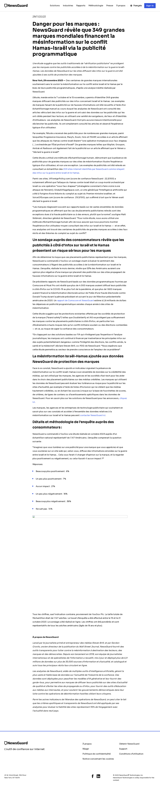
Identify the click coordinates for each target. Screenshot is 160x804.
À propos (87, 744)
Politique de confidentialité (96, 754)
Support (123, 749)
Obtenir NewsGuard (129, 744)
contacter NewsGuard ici (93, 415)
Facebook (93, 776)
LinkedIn (98, 776)
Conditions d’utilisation (131, 754)
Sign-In (150, 5)
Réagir (85, 749)
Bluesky (83, 776)
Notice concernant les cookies (98, 759)
